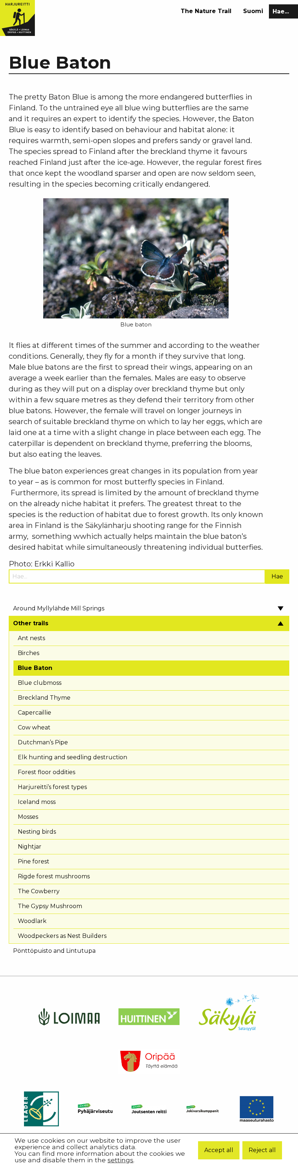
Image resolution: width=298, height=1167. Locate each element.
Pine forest (33, 861)
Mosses (28, 816)
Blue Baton (35, 667)
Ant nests (31, 638)
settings (120, 1160)
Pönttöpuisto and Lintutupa (54, 950)
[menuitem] (206, 11)
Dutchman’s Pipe (43, 742)
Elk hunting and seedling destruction (72, 757)
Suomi (253, 11)
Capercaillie (34, 712)
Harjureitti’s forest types (52, 787)
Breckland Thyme (44, 697)
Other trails (30, 623)
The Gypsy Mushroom (50, 906)
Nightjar (29, 846)
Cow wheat (34, 727)
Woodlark (32, 921)
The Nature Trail (206, 11)
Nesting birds (37, 831)
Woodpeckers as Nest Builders (62, 935)
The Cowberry (39, 891)
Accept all (218, 1150)
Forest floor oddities (46, 772)
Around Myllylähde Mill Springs (58, 608)
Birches (28, 653)
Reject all (262, 1150)
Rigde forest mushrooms (54, 876)
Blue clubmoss (39, 682)
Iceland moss (37, 801)
